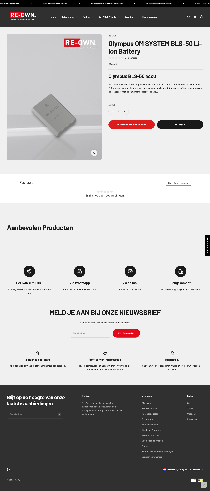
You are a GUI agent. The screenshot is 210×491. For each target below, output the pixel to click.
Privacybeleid (148, 419)
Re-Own (112, 35)
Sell (189, 403)
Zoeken (145, 446)
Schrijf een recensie (178, 182)
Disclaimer (147, 403)
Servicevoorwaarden (152, 456)
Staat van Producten (152, 429)
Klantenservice (149, 16)
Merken (86, 16)
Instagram (192, 419)
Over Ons (129, 16)
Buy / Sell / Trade (107, 16)
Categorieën (67, 16)
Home (53, 16)
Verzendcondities (150, 435)
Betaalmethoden (150, 424)
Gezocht (191, 413)
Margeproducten (150, 413)
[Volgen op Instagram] (9, 470)
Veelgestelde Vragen (152, 440)
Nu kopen (180, 124)
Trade (190, 408)
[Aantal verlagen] (113, 111)
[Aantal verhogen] (124, 111)
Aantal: (112, 104)
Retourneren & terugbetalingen (158, 451)
